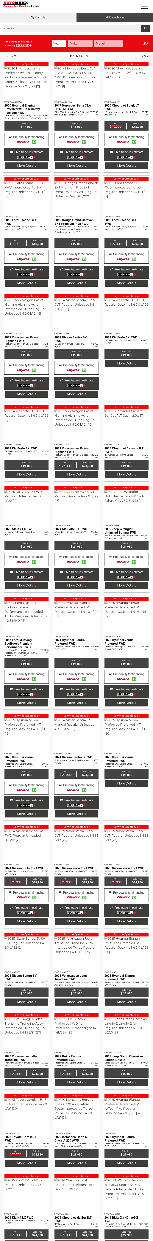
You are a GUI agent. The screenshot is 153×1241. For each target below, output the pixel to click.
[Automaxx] (26, 4)
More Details (26, 165)
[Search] (145, 28)
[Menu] (144, 7)
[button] (26, 140)
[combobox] (59, 43)
